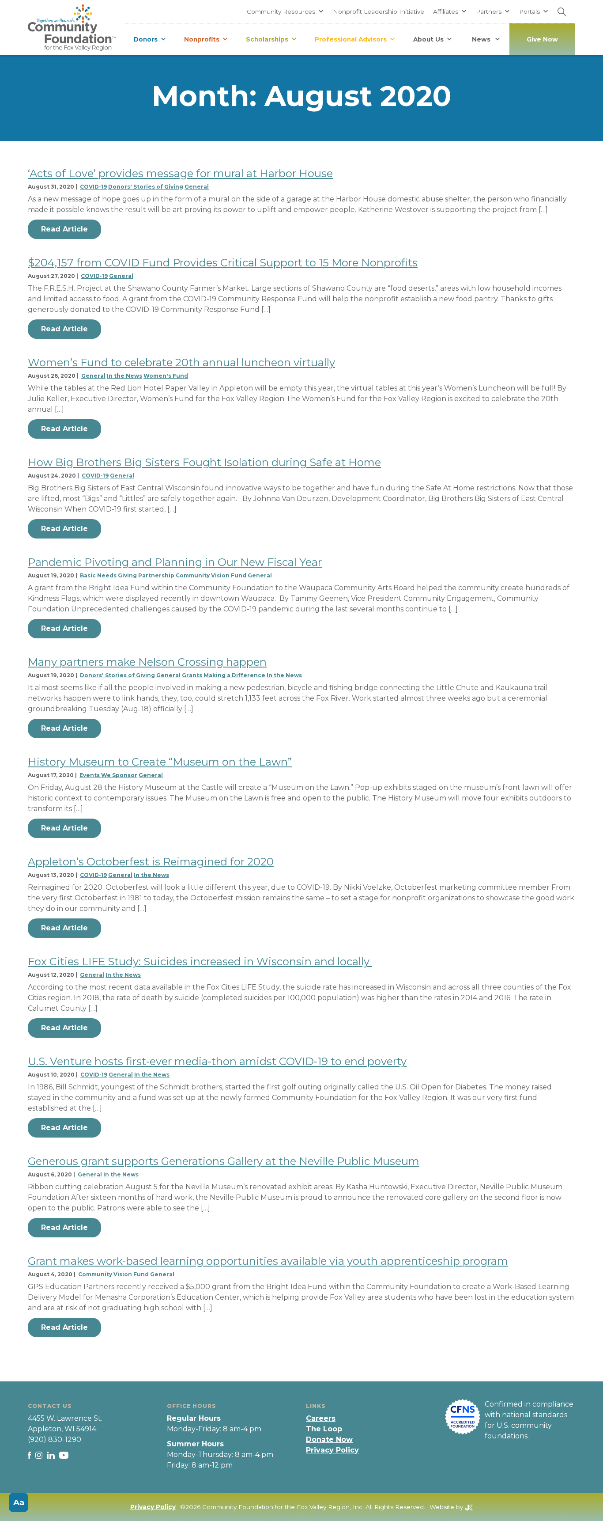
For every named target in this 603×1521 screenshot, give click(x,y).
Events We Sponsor (108, 775)
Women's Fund (165, 375)
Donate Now (329, 1439)
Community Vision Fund (211, 575)
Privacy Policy (332, 1450)
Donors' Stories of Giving (145, 186)
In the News (124, 375)
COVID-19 (93, 186)
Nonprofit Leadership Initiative (378, 11)
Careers (320, 1418)
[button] (285, 11)
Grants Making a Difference (223, 675)
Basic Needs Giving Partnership (127, 575)
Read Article (64, 229)
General (197, 186)
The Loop (324, 1429)
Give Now (542, 39)
